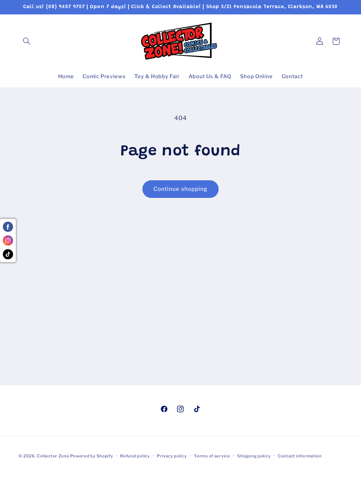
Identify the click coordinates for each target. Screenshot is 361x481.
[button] (27, 41)
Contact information (300, 456)
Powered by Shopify (91, 456)
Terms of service (212, 456)
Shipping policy (253, 456)
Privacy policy (171, 456)
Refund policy (135, 456)
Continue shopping (180, 189)
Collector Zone (53, 456)
